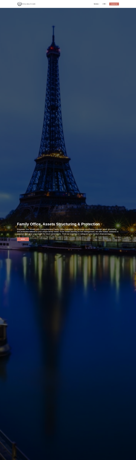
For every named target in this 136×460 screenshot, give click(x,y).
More (23, 239)
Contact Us (114, 4)
